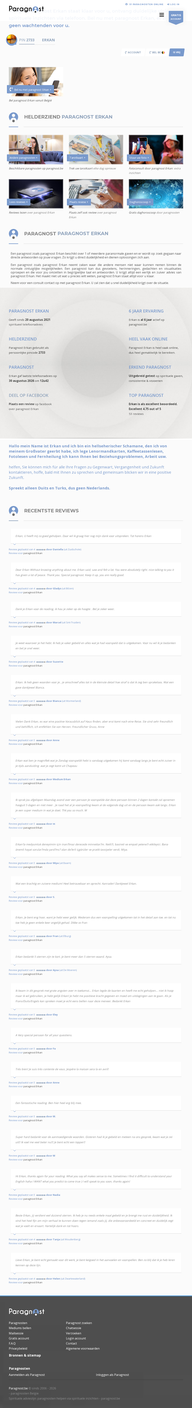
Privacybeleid (18, 1348)
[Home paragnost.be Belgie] (26, 10)
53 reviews (136, 414)
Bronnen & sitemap (25, 1355)
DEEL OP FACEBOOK (28, 395)
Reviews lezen (18, 212)
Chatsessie (73, 1328)
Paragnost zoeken (79, 1323)
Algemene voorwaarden (83, 1348)
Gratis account (19, 1338)
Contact (71, 1343)
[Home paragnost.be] (27, 1313)
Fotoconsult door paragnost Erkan (150, 168)
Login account (76, 1338)
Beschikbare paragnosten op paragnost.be (36, 168)
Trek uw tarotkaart (80, 168)
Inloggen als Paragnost (112, 1375)
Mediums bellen (20, 1328)
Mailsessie (16, 1333)
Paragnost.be (18, 1388)
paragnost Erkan (32, 553)
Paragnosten (18, 1323)
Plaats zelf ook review (82, 212)
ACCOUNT (176, 16)
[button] (161, 14)
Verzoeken (73, 1333)
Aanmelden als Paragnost (27, 1375)
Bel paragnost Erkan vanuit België (30, 100)
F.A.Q (12, 1343)
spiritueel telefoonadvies (26, 324)
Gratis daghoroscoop (142, 212)
